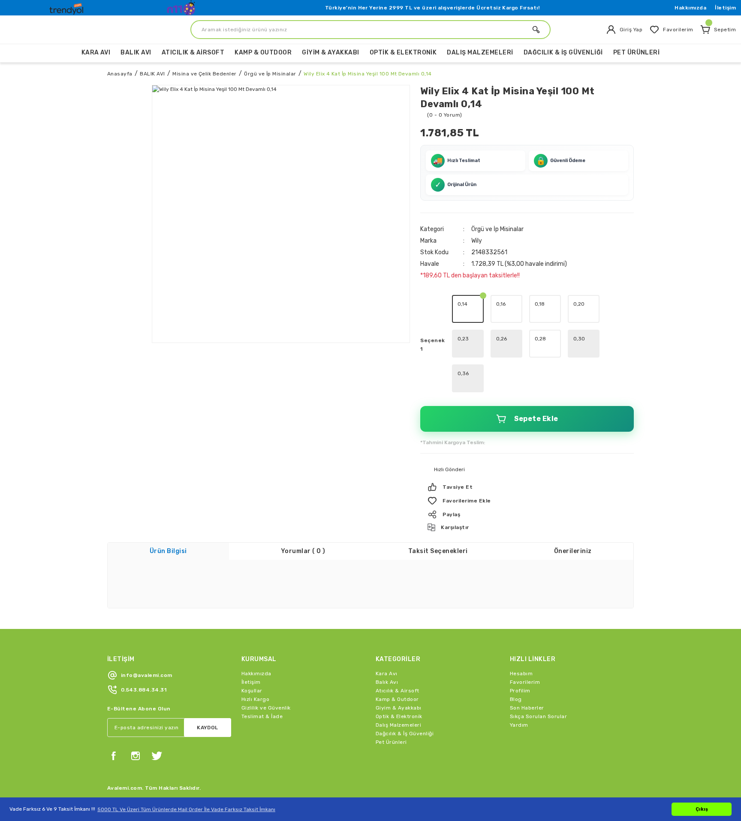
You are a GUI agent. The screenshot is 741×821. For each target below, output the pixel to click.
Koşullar (251, 691)
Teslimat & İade (262, 716)
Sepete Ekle (536, 419)
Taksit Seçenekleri (438, 551)
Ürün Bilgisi (168, 551)
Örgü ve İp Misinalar (497, 229)
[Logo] (67, 7)
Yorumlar (303, 551)
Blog (516, 699)
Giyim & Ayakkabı (399, 708)
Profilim (520, 691)
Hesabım (521, 674)
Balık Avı (387, 682)
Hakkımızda (690, 8)
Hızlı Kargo (255, 699)
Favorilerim (525, 682)
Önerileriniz (573, 551)
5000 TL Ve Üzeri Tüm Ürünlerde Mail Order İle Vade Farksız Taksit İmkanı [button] (186, 809)
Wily (476, 240)
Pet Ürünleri (391, 742)
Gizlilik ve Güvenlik (266, 708)
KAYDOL (207, 728)
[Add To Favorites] (527, 501)
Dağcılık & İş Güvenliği (405, 734)
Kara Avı (387, 674)
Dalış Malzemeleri (398, 725)
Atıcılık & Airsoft (397, 691)
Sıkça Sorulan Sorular (538, 716)
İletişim (725, 8)
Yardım (519, 725)
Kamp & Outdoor (397, 699)
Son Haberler (527, 708)
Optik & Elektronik (399, 716)
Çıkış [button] (702, 809)
